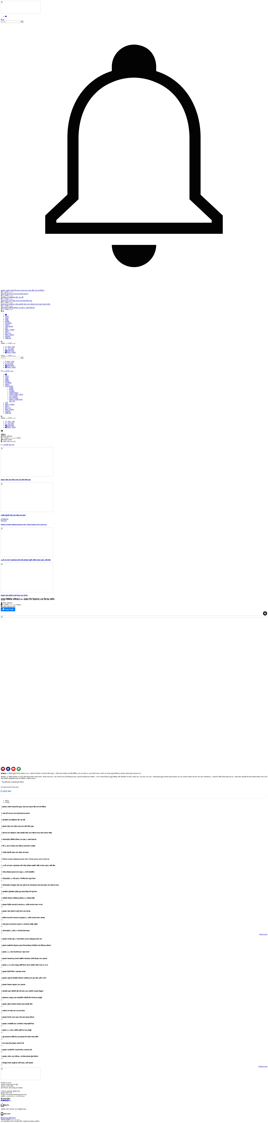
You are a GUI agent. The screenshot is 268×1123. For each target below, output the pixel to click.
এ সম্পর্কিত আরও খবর (8, 445)
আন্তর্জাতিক (8, 383)
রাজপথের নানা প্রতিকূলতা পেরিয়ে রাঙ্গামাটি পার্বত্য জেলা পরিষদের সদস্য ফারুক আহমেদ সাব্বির (25, 304)
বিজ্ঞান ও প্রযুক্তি (9, 404)
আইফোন (13, 1118)
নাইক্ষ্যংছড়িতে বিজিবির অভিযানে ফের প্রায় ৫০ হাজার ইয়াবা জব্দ (18, 308)
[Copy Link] (19, 769)
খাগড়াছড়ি (11, 391)
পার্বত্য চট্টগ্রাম (9, 386)
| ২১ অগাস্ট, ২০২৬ (8, 371)
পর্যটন (6, 403)
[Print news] (265, 613)
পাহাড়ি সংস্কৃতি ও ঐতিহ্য (16, 394)
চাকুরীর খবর (8, 413)
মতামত (7, 406)
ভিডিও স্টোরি (10, 362)
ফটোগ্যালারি (10, 365)
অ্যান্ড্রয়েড (6, 1118)
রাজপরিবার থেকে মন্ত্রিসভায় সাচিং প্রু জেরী (12, 297)
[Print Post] (3, 769)
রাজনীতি (7, 381)
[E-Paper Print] (8, 769)
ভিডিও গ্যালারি (11, 367)
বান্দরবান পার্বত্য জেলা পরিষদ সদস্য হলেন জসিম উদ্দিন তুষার (16, 301)
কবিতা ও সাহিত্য (9, 410)
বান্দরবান (11, 388)
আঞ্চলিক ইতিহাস (13, 393)
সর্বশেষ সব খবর (263, 934)
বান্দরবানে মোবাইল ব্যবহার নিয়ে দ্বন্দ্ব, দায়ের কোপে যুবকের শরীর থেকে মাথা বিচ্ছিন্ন (22, 290)
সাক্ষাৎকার (7, 411)
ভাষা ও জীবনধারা (13, 398)
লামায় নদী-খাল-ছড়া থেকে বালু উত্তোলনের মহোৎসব (14, 294)
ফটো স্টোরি (10, 364)
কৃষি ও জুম (12, 401)
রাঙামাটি (11, 389)
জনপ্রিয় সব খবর (263, 1066)
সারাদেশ (7, 384)
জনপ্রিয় (7, 802)
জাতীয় (6, 379)
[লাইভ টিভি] (13, 769)
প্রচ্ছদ (7, 378)
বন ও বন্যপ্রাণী (13, 396)
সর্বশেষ (7, 376)
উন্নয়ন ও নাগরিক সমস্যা (16, 399)
